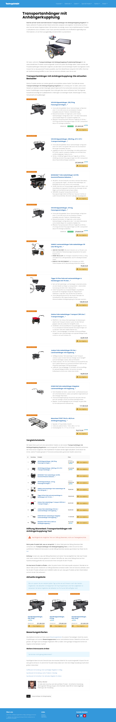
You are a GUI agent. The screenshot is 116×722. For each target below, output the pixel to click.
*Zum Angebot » (83, 129)
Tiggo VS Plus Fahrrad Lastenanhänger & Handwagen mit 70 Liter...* (66, 279)
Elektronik (67, 4)
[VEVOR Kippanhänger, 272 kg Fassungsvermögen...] (38, 213)
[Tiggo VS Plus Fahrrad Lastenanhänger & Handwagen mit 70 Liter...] (38, 285)
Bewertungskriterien (56, 637)
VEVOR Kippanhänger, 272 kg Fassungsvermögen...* (62, 209)
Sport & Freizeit (86, 4)
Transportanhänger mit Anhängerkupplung (41, 696)
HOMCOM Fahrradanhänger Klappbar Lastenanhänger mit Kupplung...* (65, 387)
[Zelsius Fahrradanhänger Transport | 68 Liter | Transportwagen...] (38, 319)
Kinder (104, 4)
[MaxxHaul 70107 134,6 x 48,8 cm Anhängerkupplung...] (38, 423)
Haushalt (58, 4)
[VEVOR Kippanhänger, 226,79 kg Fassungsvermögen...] (38, 109)
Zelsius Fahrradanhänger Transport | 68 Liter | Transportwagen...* (68, 315)
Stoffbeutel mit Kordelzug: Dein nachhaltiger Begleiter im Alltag (44, 670)
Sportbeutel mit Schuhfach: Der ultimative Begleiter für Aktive (43, 676)
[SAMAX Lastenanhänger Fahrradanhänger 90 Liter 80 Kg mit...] (38, 249)
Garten (76, 4)
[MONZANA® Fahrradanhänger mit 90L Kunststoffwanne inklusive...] (38, 182)
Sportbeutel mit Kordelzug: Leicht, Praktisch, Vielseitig (41, 673)
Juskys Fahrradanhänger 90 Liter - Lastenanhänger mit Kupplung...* (64, 351)
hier (27, 551)
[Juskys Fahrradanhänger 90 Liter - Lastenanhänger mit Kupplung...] (38, 355)
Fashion (96, 4)
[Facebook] (77, 715)
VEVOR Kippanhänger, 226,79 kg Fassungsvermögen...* (63, 103)
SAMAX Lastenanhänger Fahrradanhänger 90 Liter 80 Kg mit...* (68, 245)
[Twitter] (81, 715)
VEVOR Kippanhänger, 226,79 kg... (35, 617)
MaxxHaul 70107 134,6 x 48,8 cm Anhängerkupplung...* (62, 419)
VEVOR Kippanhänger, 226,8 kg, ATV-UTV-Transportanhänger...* (66, 140)
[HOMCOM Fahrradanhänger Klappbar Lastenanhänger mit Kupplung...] (38, 391)
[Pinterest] (84, 715)
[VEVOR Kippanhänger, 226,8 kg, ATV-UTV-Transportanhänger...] (38, 146)
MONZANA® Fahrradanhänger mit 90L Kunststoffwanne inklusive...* (65, 176)
